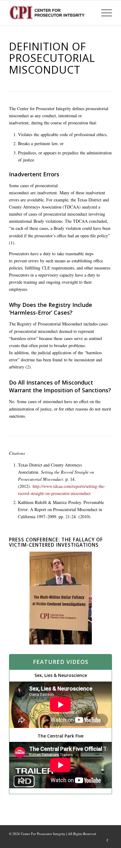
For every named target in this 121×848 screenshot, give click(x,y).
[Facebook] (107, 840)
